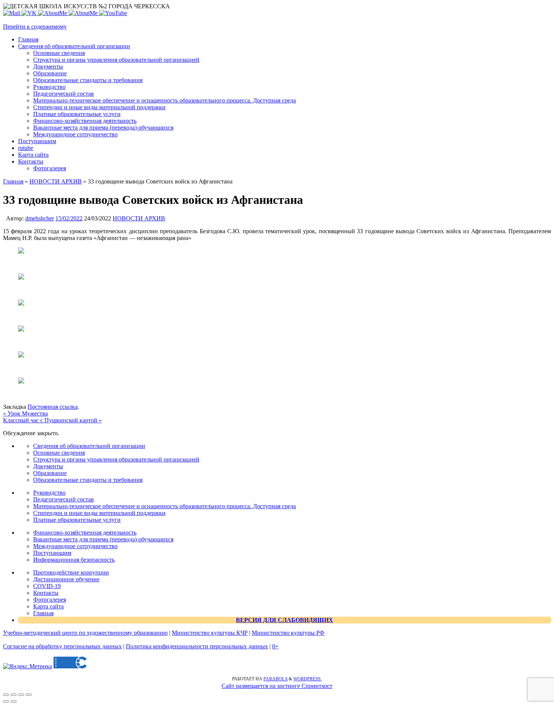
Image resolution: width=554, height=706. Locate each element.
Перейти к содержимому (35, 26)
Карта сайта (48, 606)
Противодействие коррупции (71, 572)
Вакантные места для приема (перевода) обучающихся (103, 539)
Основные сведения (59, 452)
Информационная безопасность (74, 559)
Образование (50, 473)
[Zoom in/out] (29, 695)
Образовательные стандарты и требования (87, 480)
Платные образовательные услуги (77, 520)
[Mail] (12, 13)
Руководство (49, 492)
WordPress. (307, 679)
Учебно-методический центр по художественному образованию (85, 633)
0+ (275, 646)
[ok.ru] (53, 13)
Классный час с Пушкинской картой (52, 420)
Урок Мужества (25, 413)
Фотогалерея (49, 599)
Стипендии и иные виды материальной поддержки (99, 513)
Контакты (45, 593)
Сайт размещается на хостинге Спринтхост (277, 686)
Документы (48, 466)
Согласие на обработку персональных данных (62, 646)
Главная (13, 181)
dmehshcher (39, 218)
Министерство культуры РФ (288, 633)
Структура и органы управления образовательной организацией (116, 459)
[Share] (14, 695)
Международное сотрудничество (75, 546)
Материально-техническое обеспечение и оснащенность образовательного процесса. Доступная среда (164, 506)
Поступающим (52, 553)
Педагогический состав (63, 499)
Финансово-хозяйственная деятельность (84, 532)
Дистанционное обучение (66, 579)
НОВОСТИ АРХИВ (55, 181)
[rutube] (113, 13)
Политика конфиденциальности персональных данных (197, 646)
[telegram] (84, 13)
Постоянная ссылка (53, 406)
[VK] (29, 13)
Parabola (275, 679)
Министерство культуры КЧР (210, 633)
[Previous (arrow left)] (6, 701)
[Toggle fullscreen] (21, 695)
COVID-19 (47, 586)
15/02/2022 (69, 218)
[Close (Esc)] (6, 695)
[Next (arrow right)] (14, 701)
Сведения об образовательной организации (89, 446)
